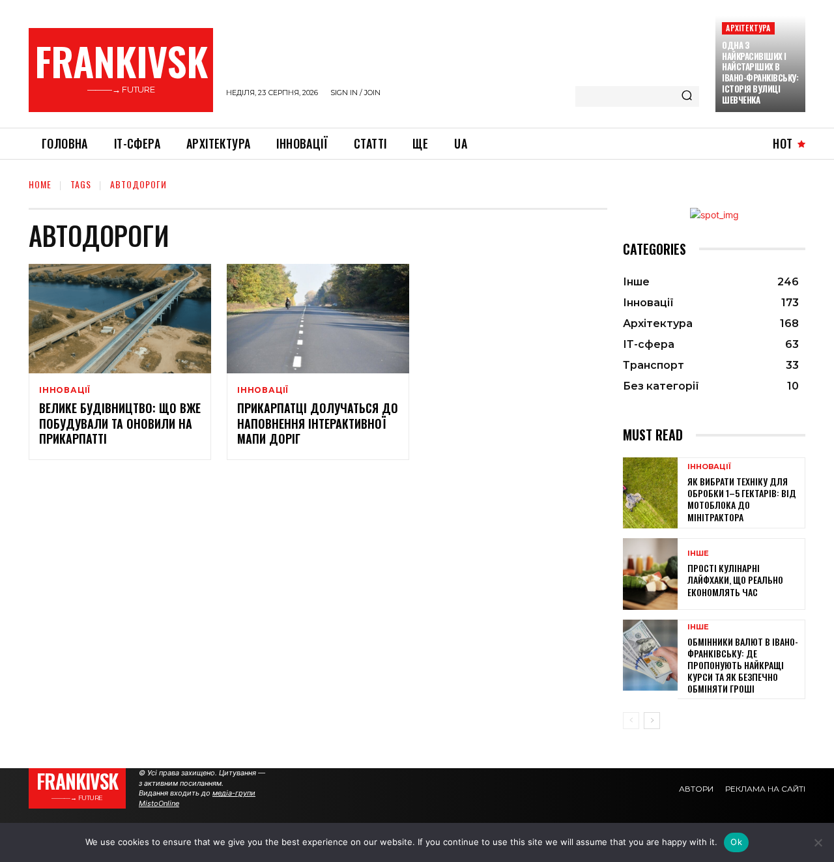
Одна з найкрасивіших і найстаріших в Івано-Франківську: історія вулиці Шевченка (760, 72)
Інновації (65, 390)
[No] (817, 842)
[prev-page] (631, 720)
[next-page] (652, 720)
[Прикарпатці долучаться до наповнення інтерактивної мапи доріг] (318, 318)
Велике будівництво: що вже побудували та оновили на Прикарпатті (120, 423)
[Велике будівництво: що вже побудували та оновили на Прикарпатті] (120, 318)
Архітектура (748, 27)
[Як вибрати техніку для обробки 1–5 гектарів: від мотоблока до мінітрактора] (650, 492)
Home (40, 184)
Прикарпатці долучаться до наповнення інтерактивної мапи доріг (317, 423)
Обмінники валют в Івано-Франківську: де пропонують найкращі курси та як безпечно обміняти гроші (742, 665)
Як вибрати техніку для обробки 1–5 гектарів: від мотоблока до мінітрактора (741, 499)
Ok (736, 842)
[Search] (686, 96)
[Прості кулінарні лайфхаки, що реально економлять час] (650, 573)
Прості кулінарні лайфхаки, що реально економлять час (735, 579)
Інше (698, 553)
